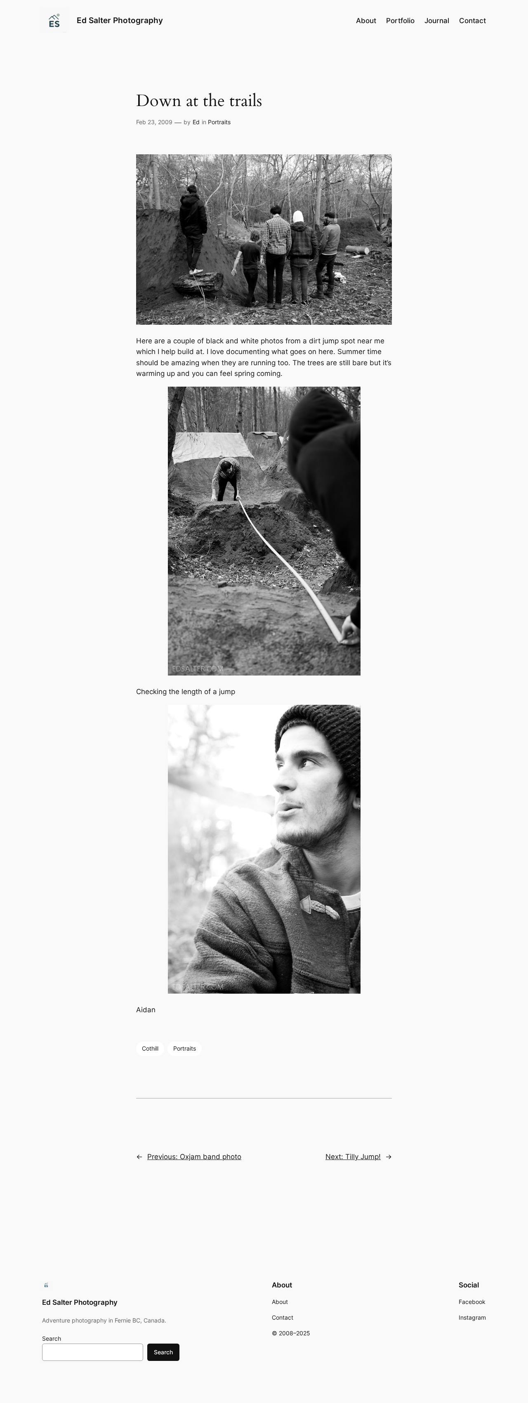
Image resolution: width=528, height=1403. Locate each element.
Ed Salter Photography (120, 20)
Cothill (150, 1048)
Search (51, 1338)
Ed (196, 121)
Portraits (219, 121)
